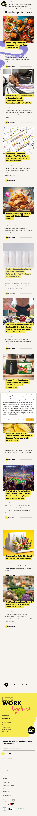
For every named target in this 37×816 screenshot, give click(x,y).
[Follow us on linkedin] (9, 800)
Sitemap (5, 788)
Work (4, 768)
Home (4, 762)
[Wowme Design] (3, 4)
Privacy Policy (6, 791)
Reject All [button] (21, 420)
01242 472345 (6, 718)
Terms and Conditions (9, 785)
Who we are (6, 765)
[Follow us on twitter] (4, 800)
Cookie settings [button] (13, 420)
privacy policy (13, 414)
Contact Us (5, 715)
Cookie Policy (6, 782)
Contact (5, 774)
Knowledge (6, 771)
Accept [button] (30, 420)
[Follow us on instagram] (13, 800)
